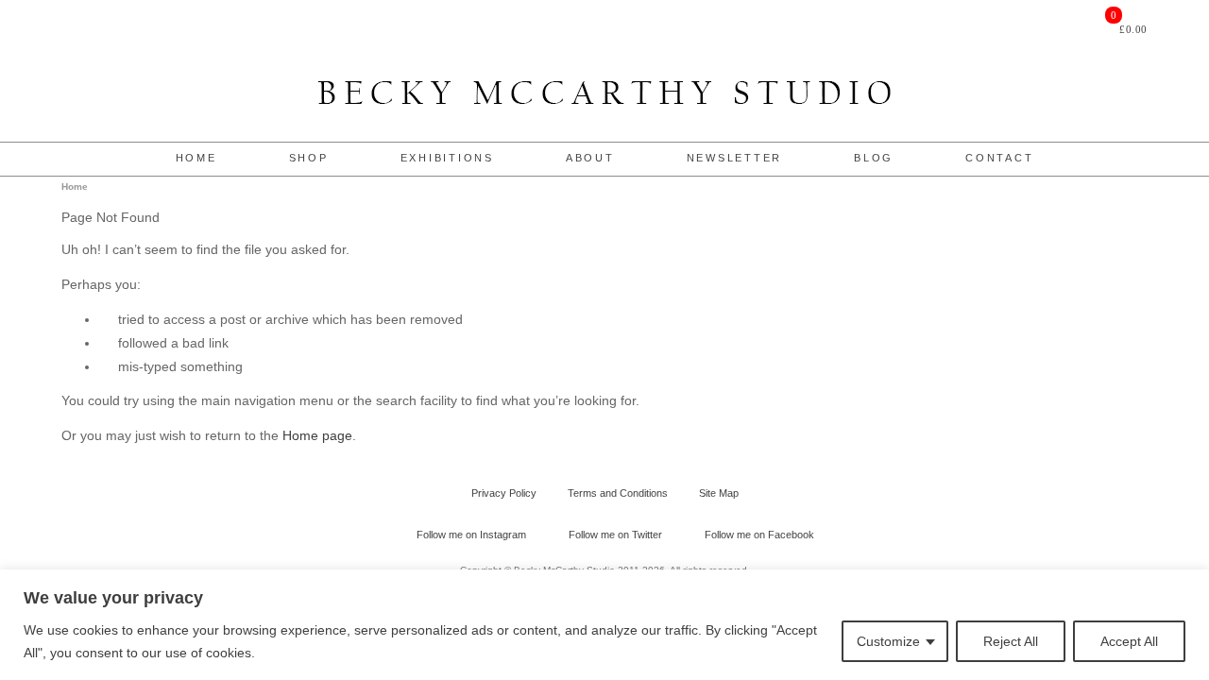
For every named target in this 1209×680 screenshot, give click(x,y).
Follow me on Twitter (615, 534)
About (590, 157)
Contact (999, 157)
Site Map (719, 493)
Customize (888, 641)
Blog (874, 157)
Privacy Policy (503, 493)
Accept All (1129, 641)
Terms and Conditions (618, 493)
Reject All (1010, 641)
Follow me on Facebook (759, 534)
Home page (317, 435)
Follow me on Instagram (471, 534)
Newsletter (735, 157)
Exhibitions (447, 157)
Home (196, 157)
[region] (604, 625)
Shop (309, 157)
